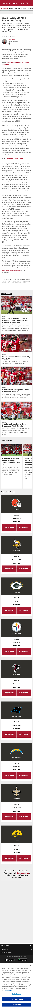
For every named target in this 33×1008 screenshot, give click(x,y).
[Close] (31, 966)
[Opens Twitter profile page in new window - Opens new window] (10, 43)
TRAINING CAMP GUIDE (14, 158)
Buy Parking (23, 527)
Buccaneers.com (23, 873)
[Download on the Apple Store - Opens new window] (10, 960)
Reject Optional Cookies (16, 999)
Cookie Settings (16, 994)
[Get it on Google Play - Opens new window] (22, 961)
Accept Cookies (16, 1004)
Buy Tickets (9, 527)
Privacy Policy (8, 990)
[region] (16, 985)
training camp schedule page (11, 270)
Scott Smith (12, 39)
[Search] (27, 3)
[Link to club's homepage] (1, 2)
